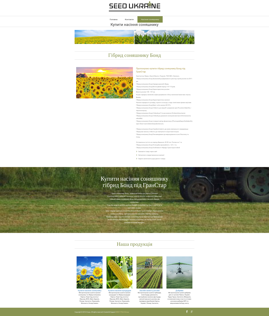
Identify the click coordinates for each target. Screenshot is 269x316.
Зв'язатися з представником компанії (151, 155)
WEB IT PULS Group (122, 312)
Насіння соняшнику (150, 19)
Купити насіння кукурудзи (119, 290)
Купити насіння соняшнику (89, 290)
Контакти (129, 19)
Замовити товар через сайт (147, 151)
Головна (113, 19)
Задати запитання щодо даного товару (151, 158)
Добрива (179, 290)
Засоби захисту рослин (149, 290)
